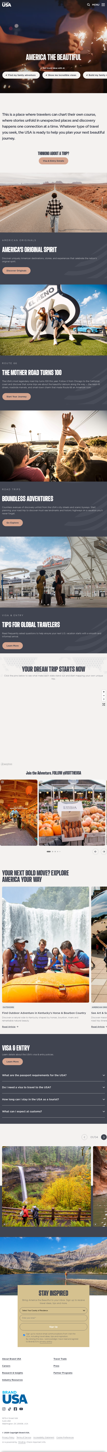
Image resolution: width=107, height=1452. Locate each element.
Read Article (9, 1026)
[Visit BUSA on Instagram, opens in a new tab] (4, 1409)
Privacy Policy (8, 1437)
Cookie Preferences (65, 1437)
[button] (84, 1137)
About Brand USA (11, 1358)
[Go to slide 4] (57, 851)
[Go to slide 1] (49, 851)
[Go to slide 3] (55, 851)
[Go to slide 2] (52, 851)
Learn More (13, 645)
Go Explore (13, 522)
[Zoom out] (104, 695)
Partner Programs (63, 1372)
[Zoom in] (104, 692)
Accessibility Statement (43, 1437)
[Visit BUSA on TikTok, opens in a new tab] (9, 1409)
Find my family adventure (22, 75)
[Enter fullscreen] (104, 704)
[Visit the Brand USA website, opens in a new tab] (15, 1397)
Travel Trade (60, 1358)
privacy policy (46, 1341)
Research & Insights (12, 1372)
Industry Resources (12, 1379)
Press (56, 1365)
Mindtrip (22, 1442)
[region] (53, 727)
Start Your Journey (17, 396)
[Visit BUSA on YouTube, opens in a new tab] (21, 1409)
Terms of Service (23, 1437)
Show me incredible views (62, 75)
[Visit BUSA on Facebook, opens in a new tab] (15, 1409)
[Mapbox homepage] (6, 764)
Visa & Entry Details (53, 160)
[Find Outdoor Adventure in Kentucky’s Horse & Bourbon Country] (45, 944)
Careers (6, 1365)
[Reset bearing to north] (104, 699)
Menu (95, 4)
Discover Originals (16, 270)
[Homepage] (6, 5)
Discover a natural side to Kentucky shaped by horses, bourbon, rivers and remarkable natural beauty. (40, 1019)
